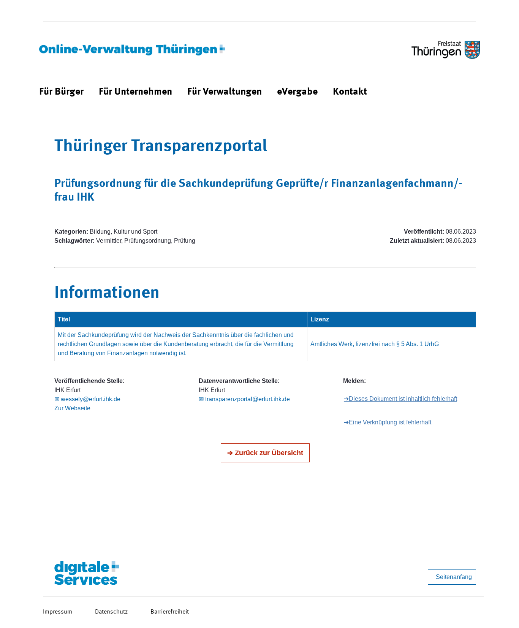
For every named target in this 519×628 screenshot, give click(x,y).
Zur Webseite (72, 408)
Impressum (57, 612)
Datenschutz (111, 612)
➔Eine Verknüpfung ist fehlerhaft (387, 422)
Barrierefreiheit (169, 612)
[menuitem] (61, 92)
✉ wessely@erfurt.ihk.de (87, 399)
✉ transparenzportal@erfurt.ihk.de (244, 399)
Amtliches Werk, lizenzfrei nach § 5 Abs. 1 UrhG (374, 344)
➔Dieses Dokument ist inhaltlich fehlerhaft (400, 398)
